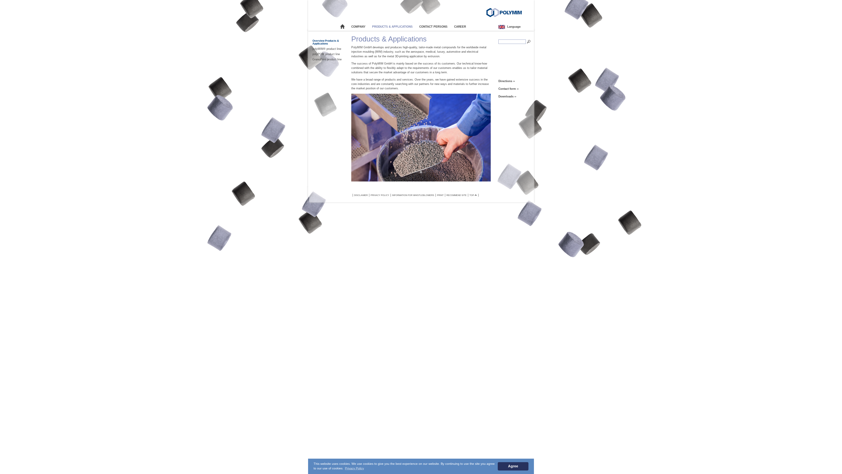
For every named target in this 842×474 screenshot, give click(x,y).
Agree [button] (513, 466)
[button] (362, 137)
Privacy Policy (380, 195)
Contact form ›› (508, 88)
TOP (472, 195)
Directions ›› (506, 81)
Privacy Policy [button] (354, 468)
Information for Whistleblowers (413, 195)
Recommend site (456, 195)
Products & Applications (392, 26)
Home (342, 27)
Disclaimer (361, 195)
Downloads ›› (507, 96)
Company (358, 26)
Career (460, 26)
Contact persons (433, 26)
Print (440, 195)
